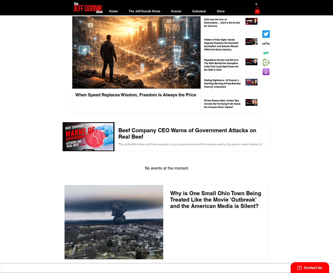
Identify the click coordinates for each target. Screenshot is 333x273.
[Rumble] (266, 62)
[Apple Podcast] (266, 72)
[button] (144, 11)
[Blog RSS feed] (256, 4)
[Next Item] (194, 53)
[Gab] (266, 53)
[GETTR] (266, 43)
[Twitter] (266, 34)
